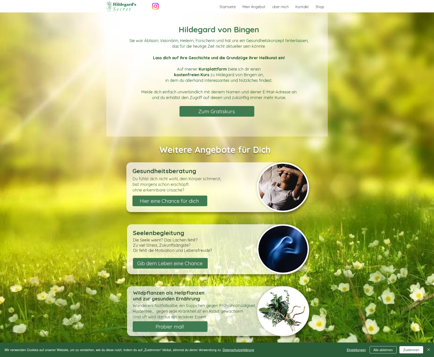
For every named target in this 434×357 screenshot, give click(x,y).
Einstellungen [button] (356, 350)
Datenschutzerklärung (238, 350)
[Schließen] (428, 349)
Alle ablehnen (383, 350)
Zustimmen (411, 350)
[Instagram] (155, 6)
